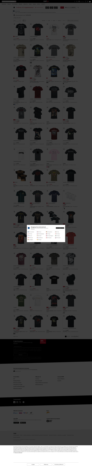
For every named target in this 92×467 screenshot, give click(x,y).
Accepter (33, 464)
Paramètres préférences (59, 464)
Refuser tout (46, 464)
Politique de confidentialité (18, 452)
